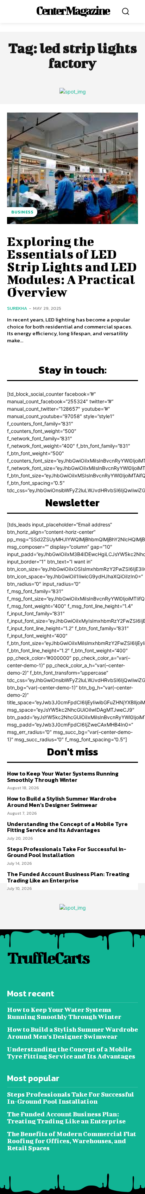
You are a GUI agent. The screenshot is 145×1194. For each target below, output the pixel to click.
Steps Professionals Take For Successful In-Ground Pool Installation (66, 852)
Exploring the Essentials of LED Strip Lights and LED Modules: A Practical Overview (72, 266)
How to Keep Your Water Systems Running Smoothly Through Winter (63, 776)
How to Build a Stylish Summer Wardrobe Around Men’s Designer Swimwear (61, 801)
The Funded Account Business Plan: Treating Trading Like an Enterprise (68, 877)
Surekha (17, 308)
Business (22, 212)
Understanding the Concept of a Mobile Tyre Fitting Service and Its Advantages (67, 827)
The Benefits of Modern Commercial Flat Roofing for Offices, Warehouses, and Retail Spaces (71, 1141)
